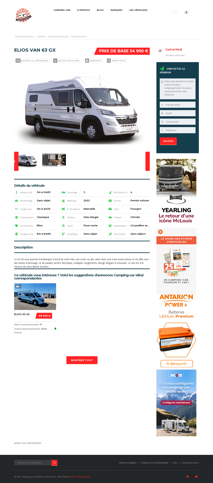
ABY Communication (81, 476)
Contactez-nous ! (190, 462)
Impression (95, 60)
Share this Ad (119, 60)
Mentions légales (127, 462)
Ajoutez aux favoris (68, 60)
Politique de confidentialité (154, 462)
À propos (83, 10)
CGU (175, 462)
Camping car (62, 10)
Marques (116, 10)
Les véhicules (138, 10)
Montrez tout (82, 360)
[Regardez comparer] (175, 12)
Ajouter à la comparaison (34, 60)
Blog (100, 10)
